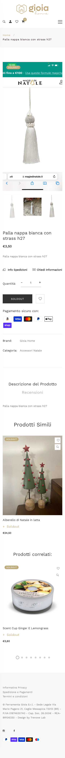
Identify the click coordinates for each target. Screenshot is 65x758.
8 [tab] (49, 657)
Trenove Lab (38, 717)
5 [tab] (35, 657)
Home (6, 35)
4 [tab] (31, 657)
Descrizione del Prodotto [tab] (32, 384)
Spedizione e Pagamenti (17, 692)
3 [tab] (26, 657)
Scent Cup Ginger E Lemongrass (25, 628)
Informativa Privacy (15, 687)
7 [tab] (45, 657)
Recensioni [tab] (32, 392)
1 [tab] (17, 657)
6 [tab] (40, 657)
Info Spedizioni (17, 269)
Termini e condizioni (15, 696)
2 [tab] (22, 657)
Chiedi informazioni (49, 269)
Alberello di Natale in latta (21, 520)
